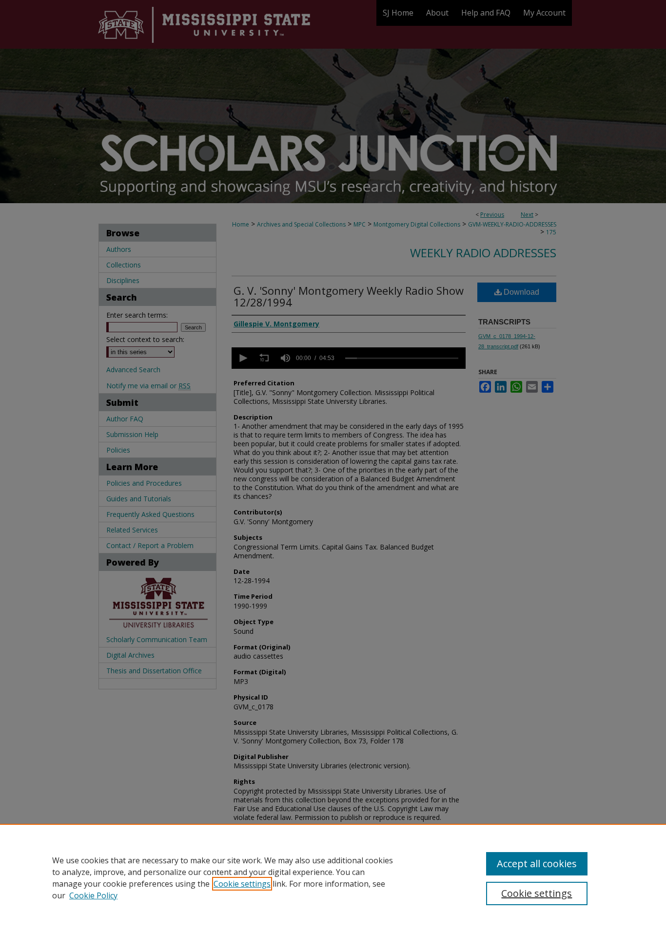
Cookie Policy (93, 895)
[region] (333, 877)
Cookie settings (242, 883)
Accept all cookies (537, 863)
